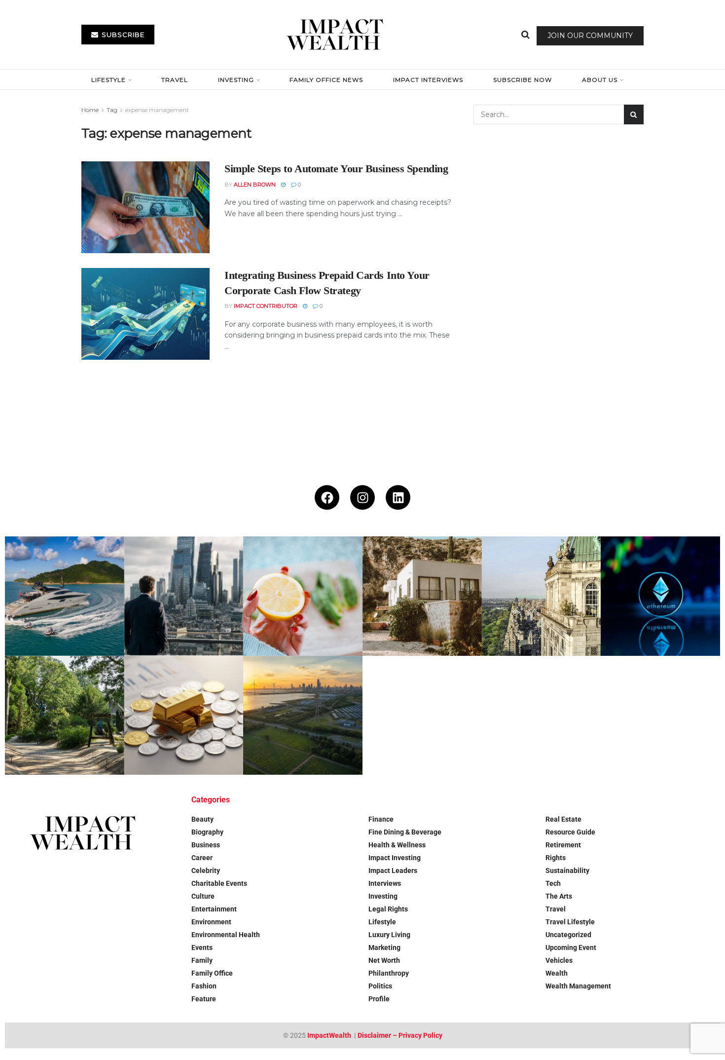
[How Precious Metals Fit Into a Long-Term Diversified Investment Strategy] (184, 715)
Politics (380, 986)
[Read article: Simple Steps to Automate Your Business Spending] (145, 207)
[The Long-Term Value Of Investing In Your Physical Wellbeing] (302, 596)
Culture (203, 896)
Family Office (212, 973)
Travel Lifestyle (570, 922)
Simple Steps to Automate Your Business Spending (336, 168)
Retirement (563, 845)
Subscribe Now (522, 79)
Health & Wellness (397, 845)
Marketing (384, 947)
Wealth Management (578, 986)
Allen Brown (255, 184)
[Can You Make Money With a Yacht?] (64, 596)
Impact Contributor (265, 306)
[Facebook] (327, 497)
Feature (203, 999)
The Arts (558, 896)
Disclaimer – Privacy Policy (400, 1035)
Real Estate (563, 819)
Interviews (384, 883)
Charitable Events (219, 883)
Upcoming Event (570, 947)
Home (90, 110)
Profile (379, 999)
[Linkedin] (398, 497)
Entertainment (214, 909)
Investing (236, 79)
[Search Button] (525, 34)
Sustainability (567, 870)
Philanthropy (388, 973)
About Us (599, 79)
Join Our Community (590, 35)
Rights (555, 858)
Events (202, 947)
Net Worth (384, 960)
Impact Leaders (392, 870)
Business (205, 845)
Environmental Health (225, 935)
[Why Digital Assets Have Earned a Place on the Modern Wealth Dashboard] (660, 596)
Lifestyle (108, 79)
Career (202, 858)
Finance (381, 819)
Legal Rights (388, 909)
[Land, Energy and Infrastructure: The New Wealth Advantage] (302, 715)
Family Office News (326, 79)
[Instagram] (362, 497)
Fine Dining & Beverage (404, 832)
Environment (211, 922)
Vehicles (559, 960)
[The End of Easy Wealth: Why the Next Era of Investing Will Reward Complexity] (184, 596)
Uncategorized (568, 935)
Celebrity (205, 870)
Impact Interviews (428, 79)
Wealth (556, 973)
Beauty (202, 819)
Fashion (204, 986)
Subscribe (122, 34)
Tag (112, 110)
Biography (207, 832)
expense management (157, 110)
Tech (553, 883)
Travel (174, 79)
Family (202, 960)
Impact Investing (394, 858)
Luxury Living (389, 935)
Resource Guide (570, 832)
